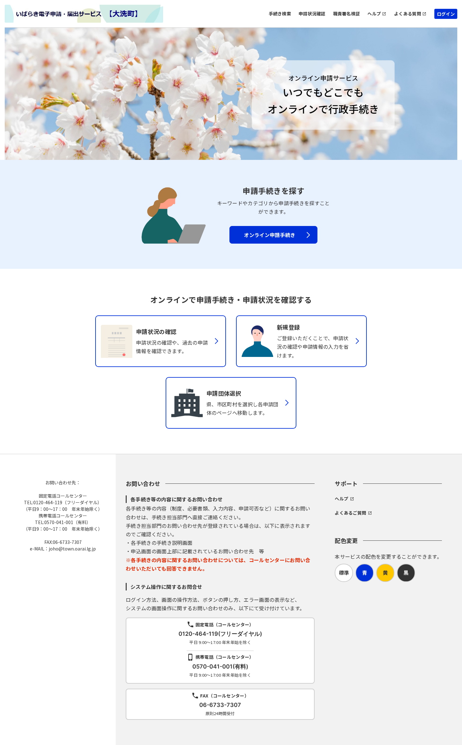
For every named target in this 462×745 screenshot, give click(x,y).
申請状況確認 (312, 13)
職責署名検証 (346, 13)
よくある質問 (407, 13)
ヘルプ (374, 13)
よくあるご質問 (350, 513)
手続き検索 (280, 13)
